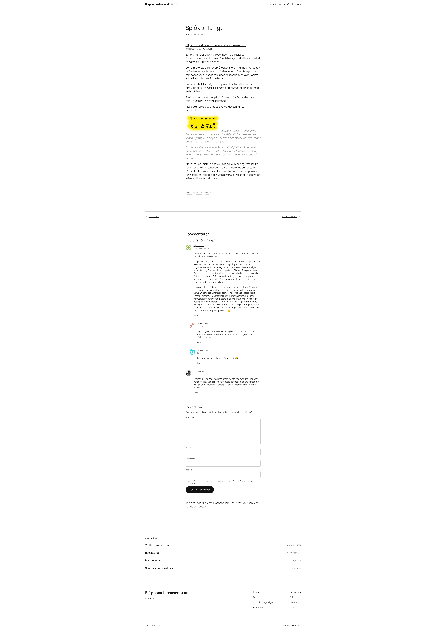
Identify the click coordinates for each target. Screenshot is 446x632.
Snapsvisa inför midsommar (161, 568)
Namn (188, 447)
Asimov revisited (289, 216)
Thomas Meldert (199, 374)
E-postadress (191, 458)
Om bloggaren (294, 4)
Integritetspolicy (277, 4)
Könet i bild (154, 216)
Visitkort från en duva (157, 545)
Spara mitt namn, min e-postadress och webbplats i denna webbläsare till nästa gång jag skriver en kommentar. (222, 482)
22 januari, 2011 (199, 371)
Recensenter (153, 552)
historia (189, 193)
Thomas (196, 34)
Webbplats (189, 470)
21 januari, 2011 (199, 246)
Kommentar (190, 417)
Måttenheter (152, 560)
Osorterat (203, 34)
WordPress (297, 625)
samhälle (199, 193)
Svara (196, 315)
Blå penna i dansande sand (161, 4)
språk (207, 193)
